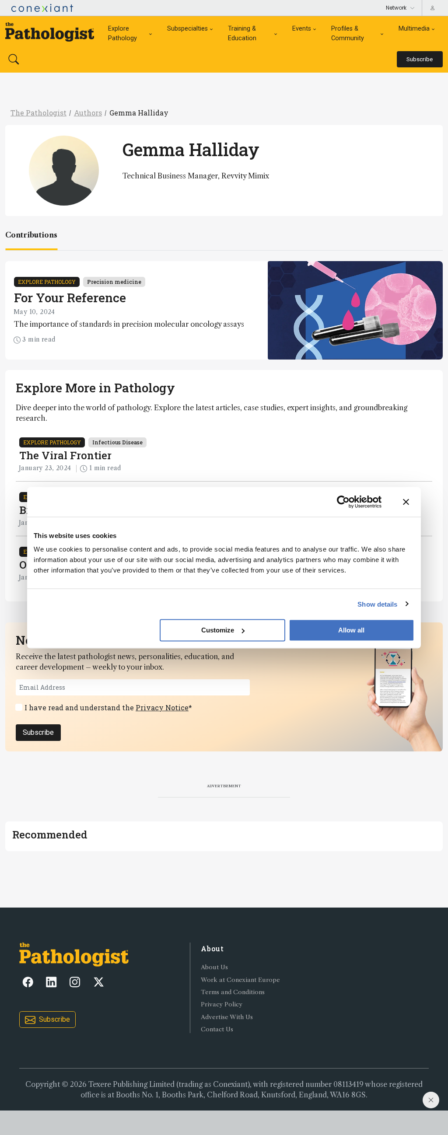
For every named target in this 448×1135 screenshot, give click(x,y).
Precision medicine (114, 281)
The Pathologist (38, 112)
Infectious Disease (117, 442)
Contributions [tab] (31, 234)
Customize (217, 630)
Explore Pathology (122, 33)
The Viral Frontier (65, 455)
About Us (214, 967)
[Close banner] (406, 501)
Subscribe (38, 732)
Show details (377, 604)
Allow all (351, 630)
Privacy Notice (162, 707)
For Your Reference (70, 298)
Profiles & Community (347, 33)
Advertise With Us (227, 1017)
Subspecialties (187, 28)
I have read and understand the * (108, 707)
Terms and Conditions (233, 992)
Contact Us (217, 1029)
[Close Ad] (431, 1100)
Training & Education (242, 33)
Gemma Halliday (138, 112)
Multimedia (414, 28)
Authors (88, 112)
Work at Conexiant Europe (240, 980)
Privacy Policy (221, 1004)
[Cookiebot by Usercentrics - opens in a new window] (343, 501)
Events (301, 28)
